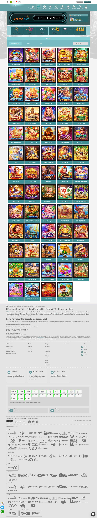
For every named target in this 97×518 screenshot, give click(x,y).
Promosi (86, 8)
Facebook (86, 347)
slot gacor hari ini (40, 337)
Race (50, 8)
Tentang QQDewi (9, 346)
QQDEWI (7, 311)
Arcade (68, 8)
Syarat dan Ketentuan (10, 351)
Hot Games (32, 8)
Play (26, 19)
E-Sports (74, 8)
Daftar (87, 1)
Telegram (85, 349)
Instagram (86, 352)
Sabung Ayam (80, 8)
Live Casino (44, 8)
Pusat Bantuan (9, 349)
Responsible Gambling (11, 353)
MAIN (33, 55)
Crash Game (62, 8)
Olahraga (56, 8)
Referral (30, 351)
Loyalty (29, 349)
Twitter (85, 354)
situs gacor (56, 313)
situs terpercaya (18, 322)
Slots (38, 8)
